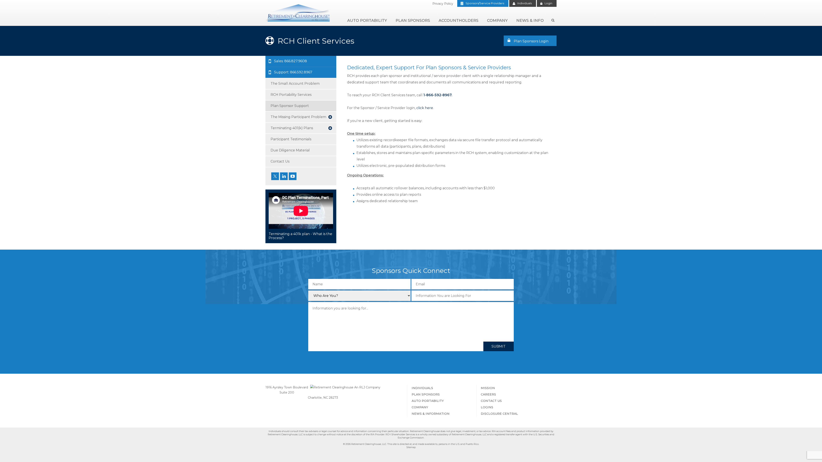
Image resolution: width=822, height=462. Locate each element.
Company (497, 20)
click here (424, 108)
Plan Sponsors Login (530, 41)
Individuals (524, 3)
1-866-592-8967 (437, 95)
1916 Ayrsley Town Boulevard (286, 387)
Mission (488, 388)
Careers (488, 394)
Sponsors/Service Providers (485, 3)
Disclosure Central (499, 414)
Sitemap (411, 447)
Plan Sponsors (413, 20)
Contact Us (491, 401)
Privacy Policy (442, 4)
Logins (487, 407)
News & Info (530, 20)
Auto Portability (367, 20)
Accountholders (458, 20)
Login (548, 3)
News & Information (431, 414)
